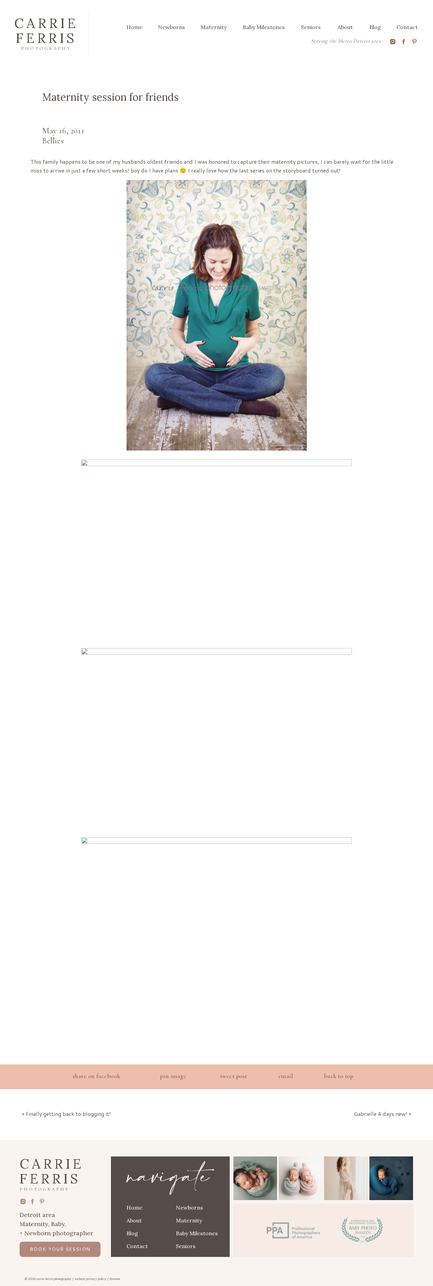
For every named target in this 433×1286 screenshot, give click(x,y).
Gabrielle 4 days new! (380, 1114)
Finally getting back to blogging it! (68, 1114)
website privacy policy (90, 1279)
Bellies (53, 141)
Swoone (114, 1279)
